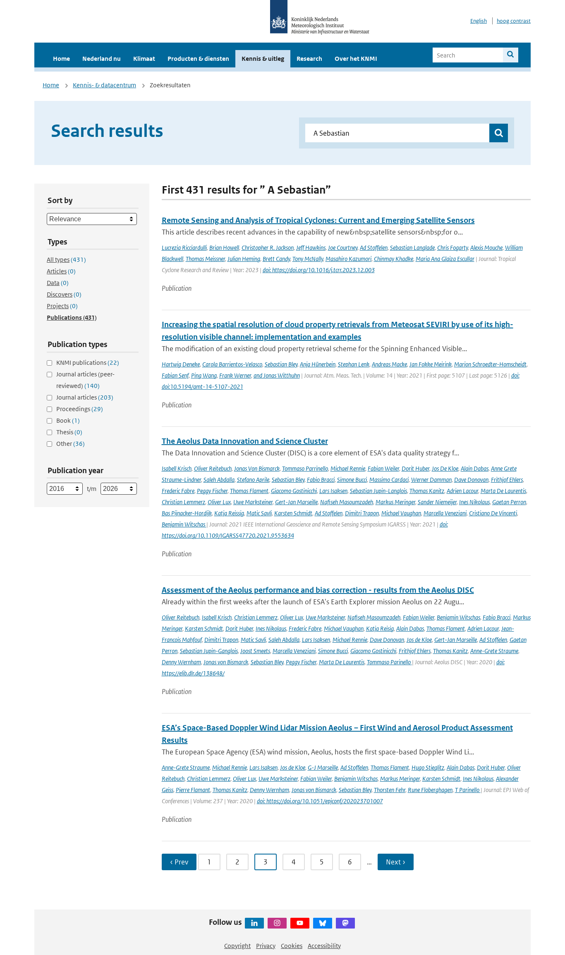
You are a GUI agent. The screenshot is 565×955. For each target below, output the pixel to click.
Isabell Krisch (177, 468)
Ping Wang (204, 375)
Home (61, 58)
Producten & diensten (198, 58)
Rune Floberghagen (430, 790)
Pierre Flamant (193, 790)
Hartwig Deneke (181, 364)
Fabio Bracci (321, 479)
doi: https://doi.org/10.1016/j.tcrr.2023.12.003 (319, 270)
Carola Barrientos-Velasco (232, 364)
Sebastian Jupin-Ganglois (209, 651)
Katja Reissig (229, 513)
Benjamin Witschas (184, 524)
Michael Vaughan (401, 513)
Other (70, 444)
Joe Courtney (342, 247)
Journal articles (84, 397)
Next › (395, 861)
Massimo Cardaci (389, 479)
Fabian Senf (175, 375)
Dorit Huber (415, 468)
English (478, 20)
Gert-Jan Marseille (296, 502)
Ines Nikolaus (474, 502)
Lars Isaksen (333, 491)
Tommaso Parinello (389, 662)
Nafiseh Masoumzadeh (346, 502)
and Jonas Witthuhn (277, 375)
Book (68, 420)
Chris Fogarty (452, 247)
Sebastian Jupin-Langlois (378, 491)
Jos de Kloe (419, 640)
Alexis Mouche (486, 247)
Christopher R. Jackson (268, 247)
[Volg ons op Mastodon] (345, 923)
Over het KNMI (356, 58)
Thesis (69, 432)
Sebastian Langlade (412, 247)
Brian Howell (224, 247)
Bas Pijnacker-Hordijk (187, 513)
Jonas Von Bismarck (257, 468)
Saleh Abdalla (219, 479)
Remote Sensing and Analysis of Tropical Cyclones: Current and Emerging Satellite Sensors (318, 220)
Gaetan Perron (509, 502)
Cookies (291, 946)
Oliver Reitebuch (213, 468)
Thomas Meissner (205, 259)
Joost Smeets (255, 651)
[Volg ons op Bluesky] (322, 923)
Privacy (265, 946)
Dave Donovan (471, 479)
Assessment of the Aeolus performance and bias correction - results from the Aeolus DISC (318, 590)
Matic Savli (259, 513)
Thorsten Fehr (389, 790)
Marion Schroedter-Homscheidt (490, 364)
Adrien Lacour (462, 491)
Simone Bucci (352, 479)
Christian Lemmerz (183, 502)
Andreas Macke (389, 364)
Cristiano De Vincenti (493, 513)
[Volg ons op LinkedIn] (254, 923)
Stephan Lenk (353, 364)
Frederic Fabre (178, 491)
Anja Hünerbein (317, 364)
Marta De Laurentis (503, 491)
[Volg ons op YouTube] (300, 923)
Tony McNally (307, 259)
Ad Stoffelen (374, 247)
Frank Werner (235, 375)
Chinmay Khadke (393, 259)
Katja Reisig (380, 628)
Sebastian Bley (281, 364)
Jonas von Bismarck (225, 662)
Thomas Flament (249, 491)
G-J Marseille (323, 767)
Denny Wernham (181, 662)
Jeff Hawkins (311, 247)
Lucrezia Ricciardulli (184, 247)
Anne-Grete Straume (494, 651)
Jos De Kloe (445, 468)
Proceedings (79, 409)
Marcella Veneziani (445, 513)
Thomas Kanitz (426, 491)
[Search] (510, 55)
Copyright (237, 946)
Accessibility (324, 946)
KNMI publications (87, 362)
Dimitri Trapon (362, 513)
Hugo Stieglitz (428, 767)
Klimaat (144, 58)
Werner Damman (431, 479)
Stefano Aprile (253, 479)
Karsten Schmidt (293, 513)
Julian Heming (243, 259)
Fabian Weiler (383, 468)
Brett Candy (276, 259)
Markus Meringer (395, 502)
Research (309, 58)
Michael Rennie (347, 468)
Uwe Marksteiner (253, 502)
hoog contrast (514, 20)
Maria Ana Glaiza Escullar (445, 259)
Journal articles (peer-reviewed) (85, 380)
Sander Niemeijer (437, 502)
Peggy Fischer (212, 491)
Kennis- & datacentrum (104, 85)
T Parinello (468, 790)
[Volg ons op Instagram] (277, 923)
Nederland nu (101, 58)
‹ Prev (179, 861)
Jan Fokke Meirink (430, 364)
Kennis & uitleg (263, 58)
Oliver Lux (219, 502)
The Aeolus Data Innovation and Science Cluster (245, 441)
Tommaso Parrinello (305, 468)
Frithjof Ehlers (507, 479)
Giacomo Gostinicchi (294, 491)
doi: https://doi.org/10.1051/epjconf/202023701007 (320, 801)
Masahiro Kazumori (348, 259)
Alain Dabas (474, 468)
